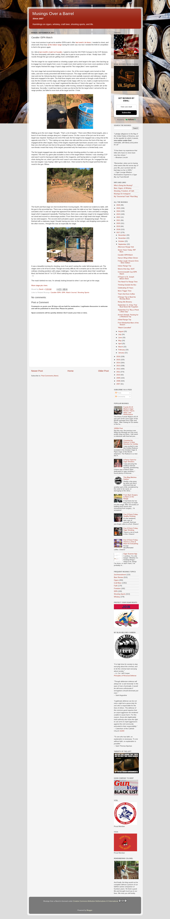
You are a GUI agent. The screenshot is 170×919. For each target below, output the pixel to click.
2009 (118, 378)
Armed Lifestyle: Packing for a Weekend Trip (128, 316)
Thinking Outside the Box (127, 285)
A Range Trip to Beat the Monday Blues (127, 298)
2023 (118, 214)
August (121, 331)
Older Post (103, 371)
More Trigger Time (124, 291)
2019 (118, 226)
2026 (118, 205)
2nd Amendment (120, 574)
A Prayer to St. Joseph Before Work (126, 278)
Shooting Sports (83, 292)
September (122, 244)
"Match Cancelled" (124, 327)
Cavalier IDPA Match (125, 255)
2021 (118, 220)
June (120, 337)
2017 (118, 232)
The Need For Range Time (128, 282)
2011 (118, 372)
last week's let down (83, 42)
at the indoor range (55, 45)
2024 (118, 211)
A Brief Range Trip (124, 320)
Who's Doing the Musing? (123, 185)
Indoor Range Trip (124, 266)
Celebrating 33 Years (125, 288)
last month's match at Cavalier (50, 52)
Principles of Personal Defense (125, 676)
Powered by (120, 119)
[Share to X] (62, 289)
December (122, 235)
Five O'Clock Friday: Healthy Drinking (130, 515)
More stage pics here (39, 285)
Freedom (117, 588)
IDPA (63, 292)
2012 (118, 369)
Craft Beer (117, 583)
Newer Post (37, 371)
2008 (118, 381)
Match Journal (71, 292)
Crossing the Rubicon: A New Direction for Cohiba (130, 442)
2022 (118, 217)
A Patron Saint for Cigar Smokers (129, 461)
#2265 (122, 731)
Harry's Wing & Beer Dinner (128, 258)
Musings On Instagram (122, 194)
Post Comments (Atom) (49, 376)
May (120, 340)
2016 (118, 356)
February (121, 350)
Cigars (116, 580)
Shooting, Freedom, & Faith (124, 191)
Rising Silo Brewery (125, 302)
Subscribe (126, 113)
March (120, 347)
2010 (118, 375)
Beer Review (118, 577)
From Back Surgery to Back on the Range (130, 497)
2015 (118, 360)
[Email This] (58, 289)
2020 (118, 223)
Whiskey (117, 597)
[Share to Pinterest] (66, 289)
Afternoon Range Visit (126, 247)
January (121, 353)
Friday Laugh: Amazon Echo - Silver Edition (128, 262)
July (120, 334)
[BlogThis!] (60, 289)
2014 (118, 363)
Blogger (89, 910)
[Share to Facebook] (64, 289)
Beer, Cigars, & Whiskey (122, 188)
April (120, 343)
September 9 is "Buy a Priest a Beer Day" (128, 311)
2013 (118, 366)
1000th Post (118, 428)
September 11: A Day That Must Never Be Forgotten (128, 306)
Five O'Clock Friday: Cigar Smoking (130, 529)
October (121, 241)
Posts (119, 393)
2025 (118, 208)
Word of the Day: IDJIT (126, 269)
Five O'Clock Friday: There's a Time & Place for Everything (130, 541)
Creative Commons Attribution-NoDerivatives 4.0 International (95, 901)
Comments (121, 397)
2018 (118, 229)
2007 (118, 384)
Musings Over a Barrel (53, 13)
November (122, 238)
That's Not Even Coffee (126, 294)
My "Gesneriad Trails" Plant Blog (126, 196)
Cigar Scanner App (130, 554)
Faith (116, 586)
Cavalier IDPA (56, 292)
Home (71, 371)
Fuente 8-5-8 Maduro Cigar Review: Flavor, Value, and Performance (129, 410)
